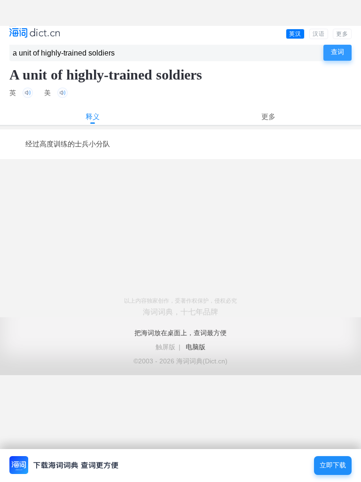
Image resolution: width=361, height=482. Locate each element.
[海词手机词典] (34, 33)
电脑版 (195, 347)
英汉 (295, 34)
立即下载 (333, 465)
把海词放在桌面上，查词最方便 (180, 333)
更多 (342, 34)
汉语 (319, 34)
